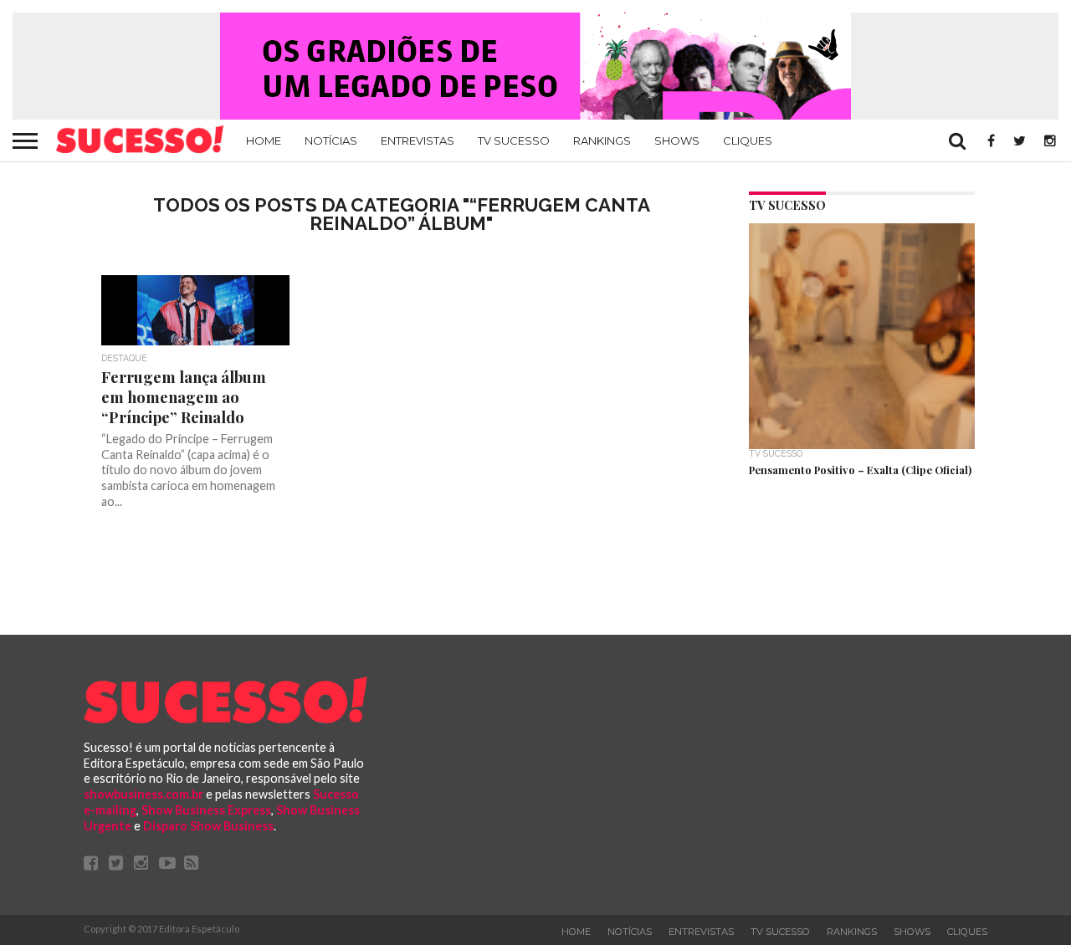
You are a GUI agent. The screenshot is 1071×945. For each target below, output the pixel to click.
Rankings (602, 140)
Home (263, 140)
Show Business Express (206, 810)
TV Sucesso (514, 140)
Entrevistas (417, 140)
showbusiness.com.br (143, 794)
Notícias (331, 140)
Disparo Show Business (208, 826)
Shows (676, 140)
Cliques (747, 140)
